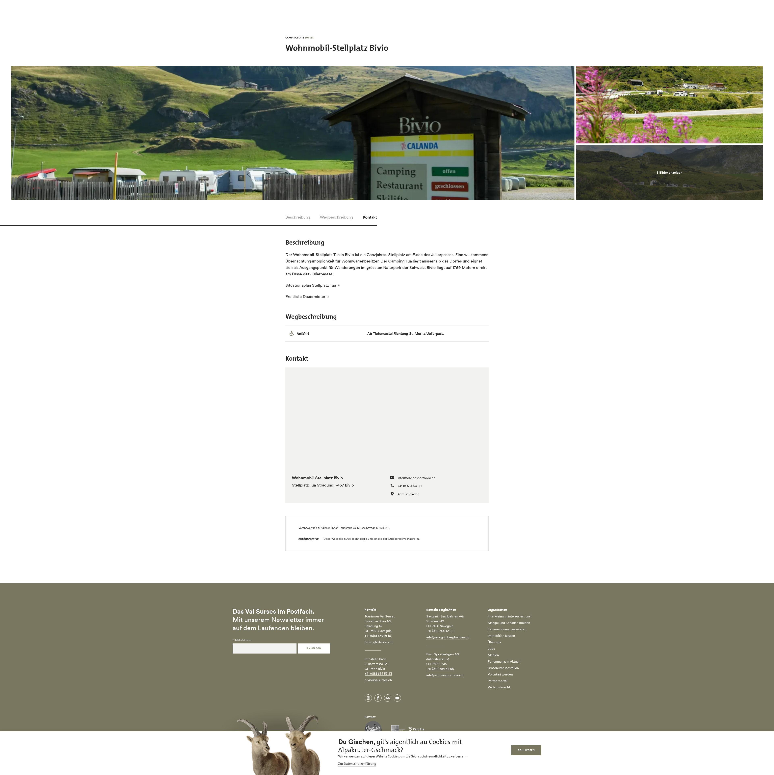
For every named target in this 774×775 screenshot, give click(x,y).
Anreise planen (408, 494)
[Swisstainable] (373, 729)
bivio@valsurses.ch (378, 680)
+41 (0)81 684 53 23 (378, 673)
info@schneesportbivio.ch (416, 478)
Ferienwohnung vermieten (507, 629)
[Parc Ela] (407, 729)
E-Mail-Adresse (242, 640)
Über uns (494, 642)
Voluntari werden (500, 674)
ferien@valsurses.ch (379, 642)
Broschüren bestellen (503, 668)
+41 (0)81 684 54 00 (440, 669)
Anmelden (314, 648)
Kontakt (370, 217)
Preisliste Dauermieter (305, 296)
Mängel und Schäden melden (509, 623)
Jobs (491, 648)
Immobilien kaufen (501, 636)
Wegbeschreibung (336, 217)
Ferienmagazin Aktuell (504, 661)
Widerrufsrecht (499, 687)
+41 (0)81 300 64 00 (440, 631)
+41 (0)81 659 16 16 (378, 636)
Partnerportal (497, 681)
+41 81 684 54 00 (409, 486)
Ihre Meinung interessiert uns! (509, 616)
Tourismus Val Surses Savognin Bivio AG (364, 528)
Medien (493, 655)
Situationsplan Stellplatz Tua (310, 285)
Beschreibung (297, 217)
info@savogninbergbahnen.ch (447, 637)
